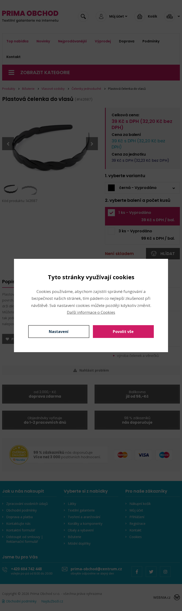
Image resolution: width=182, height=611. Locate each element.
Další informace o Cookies (91, 312)
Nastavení (58, 331)
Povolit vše (123, 331)
